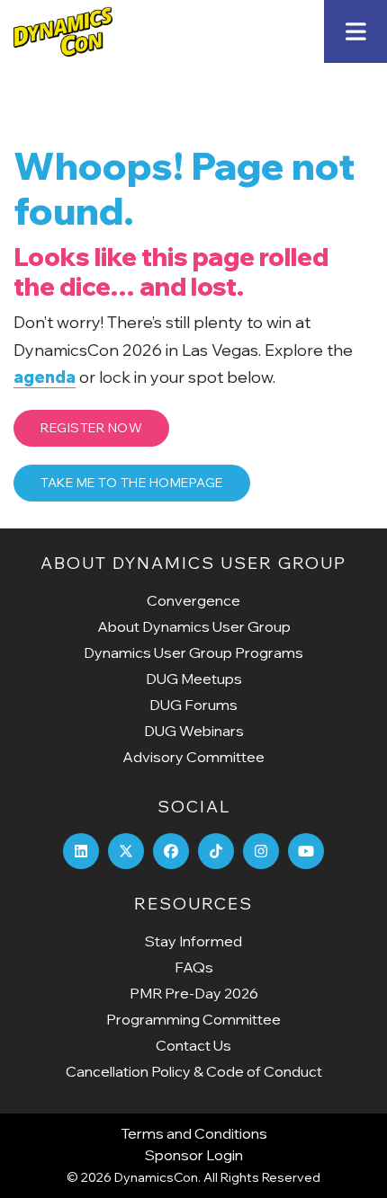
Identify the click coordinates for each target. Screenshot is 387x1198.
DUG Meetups (194, 679)
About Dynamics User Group (194, 626)
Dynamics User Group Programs (193, 652)
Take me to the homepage (131, 483)
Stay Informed (193, 941)
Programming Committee (193, 1019)
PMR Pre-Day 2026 (194, 993)
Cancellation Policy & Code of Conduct (194, 1071)
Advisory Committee (193, 757)
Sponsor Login (194, 1155)
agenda (45, 377)
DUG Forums (193, 705)
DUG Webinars (194, 731)
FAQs (194, 967)
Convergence (193, 600)
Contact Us (193, 1045)
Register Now (91, 428)
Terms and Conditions (194, 1133)
